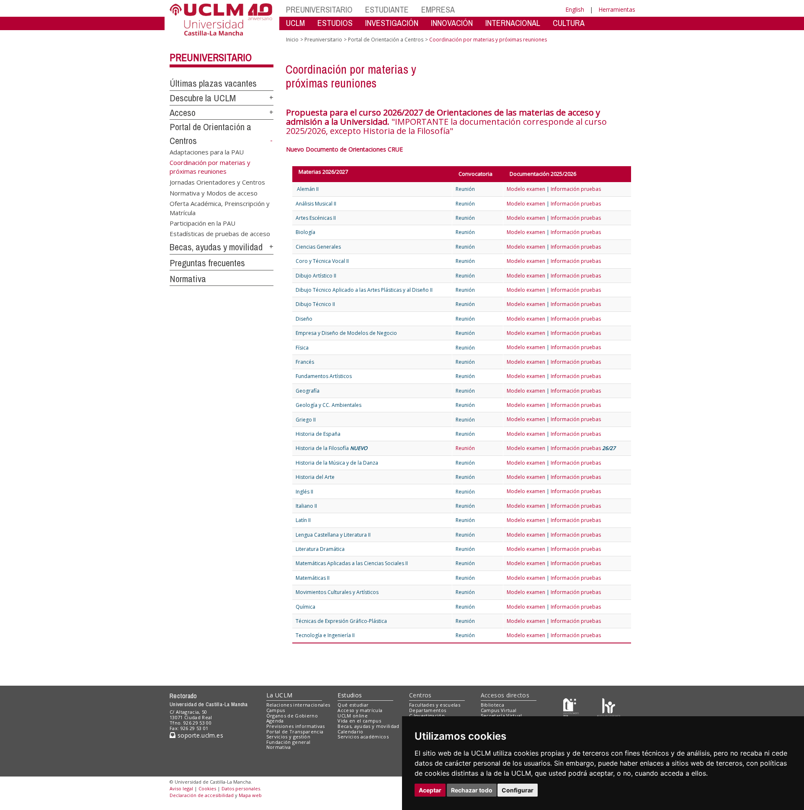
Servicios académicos (363, 736)
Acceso (183, 112)
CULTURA (569, 22)
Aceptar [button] (430, 790)
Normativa (188, 279)
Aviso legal (181, 788)
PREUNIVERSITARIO (319, 9)
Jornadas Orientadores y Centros (217, 182)
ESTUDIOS (335, 22)
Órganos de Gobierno (292, 715)
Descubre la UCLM (203, 98)
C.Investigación (427, 715)
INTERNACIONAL (512, 22)
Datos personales (241, 788)
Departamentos (427, 710)
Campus (275, 710)
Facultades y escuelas (434, 705)
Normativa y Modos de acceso (214, 192)
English (574, 9)
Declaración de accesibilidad (202, 795)
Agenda (275, 720)
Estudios (350, 695)
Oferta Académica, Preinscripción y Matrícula (220, 207)
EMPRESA (438, 9)
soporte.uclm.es (199, 735)
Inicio (292, 39)
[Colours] (608, 707)
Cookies (207, 788)
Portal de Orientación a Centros (385, 39)
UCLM (295, 22)
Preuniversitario (211, 57)
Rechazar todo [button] (471, 790)
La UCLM (279, 695)
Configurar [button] (517, 790)
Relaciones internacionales (298, 705)
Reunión (465, 448)
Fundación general (288, 742)
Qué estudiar (353, 705)
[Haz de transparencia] (571, 707)
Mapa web (250, 795)
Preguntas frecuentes (207, 263)
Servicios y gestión (288, 736)
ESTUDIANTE (387, 9)
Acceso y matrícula (360, 710)
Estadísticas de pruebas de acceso (220, 233)
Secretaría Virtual (501, 715)
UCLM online (353, 715)
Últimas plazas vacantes (213, 83)
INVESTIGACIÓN (391, 22)
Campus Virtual (499, 710)
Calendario (350, 731)
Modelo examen (526, 189)
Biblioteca (492, 705)
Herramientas (616, 9)
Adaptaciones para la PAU (207, 152)
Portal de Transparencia (295, 731)
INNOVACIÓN (452, 22)
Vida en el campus (359, 720)
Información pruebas (576, 189)
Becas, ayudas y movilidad (216, 247)
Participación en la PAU (202, 223)
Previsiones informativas (295, 726)
